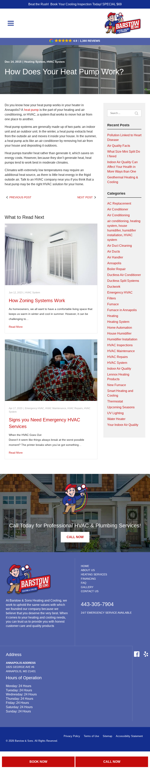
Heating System (34, 61)
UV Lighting (115, 413)
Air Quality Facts (118, 145)
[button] (75, 41)
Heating (112, 316)
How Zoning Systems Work (37, 300)
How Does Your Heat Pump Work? (64, 71)
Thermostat (115, 401)
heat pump (31, 109)
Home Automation (119, 327)
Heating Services (94, 574)
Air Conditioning (118, 215)
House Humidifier (119, 333)
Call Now (111, 761)
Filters (111, 298)
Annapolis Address (21, 662)
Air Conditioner (117, 209)
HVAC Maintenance (55, 408)
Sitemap (107, 736)
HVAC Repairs (75, 408)
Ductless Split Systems (123, 280)
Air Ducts (113, 251)
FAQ (83, 582)
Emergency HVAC (34, 408)
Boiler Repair (116, 269)
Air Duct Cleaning (119, 245)
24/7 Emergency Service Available (106, 612)
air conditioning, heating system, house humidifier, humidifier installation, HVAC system (123, 230)
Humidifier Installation (122, 339)
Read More (16, 326)
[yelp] (146, 654)
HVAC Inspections (120, 345)
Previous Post (20, 197)
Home (85, 566)
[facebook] (136, 654)
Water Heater (116, 419)
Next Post (85, 197)
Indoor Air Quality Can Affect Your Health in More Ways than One (122, 166)
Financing (88, 578)
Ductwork (113, 286)
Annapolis (114, 263)
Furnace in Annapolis (122, 310)
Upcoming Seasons (121, 407)
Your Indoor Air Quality (122, 424)
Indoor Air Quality (119, 368)
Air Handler (115, 257)
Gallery (87, 587)
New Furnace (116, 385)
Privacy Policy (72, 736)
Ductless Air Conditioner (124, 275)
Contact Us (89, 591)
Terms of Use (91, 736)
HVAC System (56, 61)
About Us (88, 570)
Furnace (113, 304)
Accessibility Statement (129, 736)
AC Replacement (119, 203)
